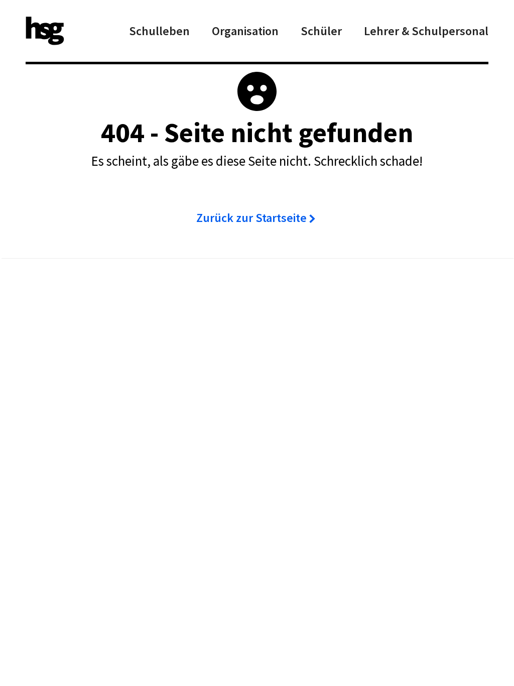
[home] (45, 31)
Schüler (321, 31)
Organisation (245, 31)
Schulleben (159, 31)
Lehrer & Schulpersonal (426, 31)
